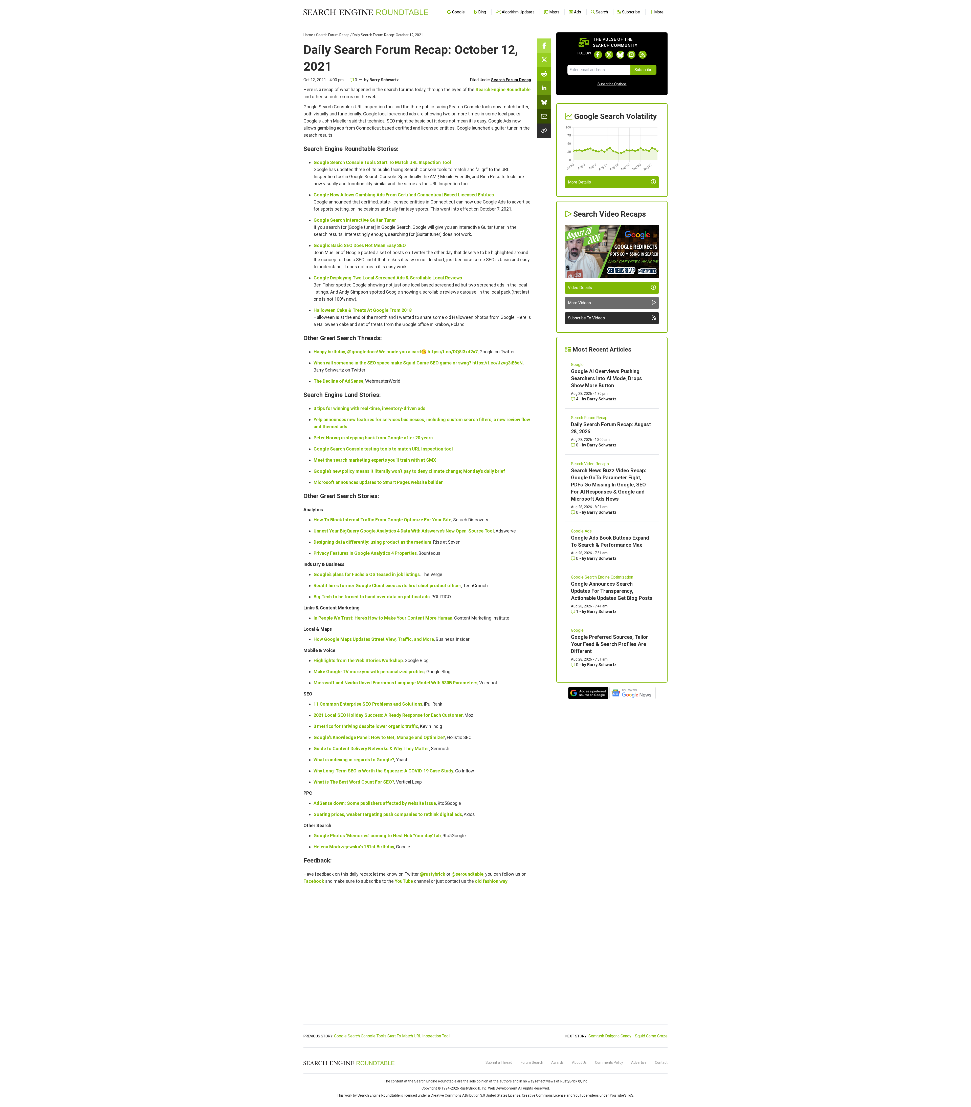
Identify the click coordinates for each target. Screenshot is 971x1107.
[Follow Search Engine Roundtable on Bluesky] (620, 55)
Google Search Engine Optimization (602, 577)
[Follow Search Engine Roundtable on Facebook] (598, 55)
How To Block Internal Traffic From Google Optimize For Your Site (382, 519)
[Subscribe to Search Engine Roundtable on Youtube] (631, 55)
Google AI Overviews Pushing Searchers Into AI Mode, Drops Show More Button (606, 378)
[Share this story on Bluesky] (544, 102)
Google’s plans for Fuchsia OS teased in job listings (367, 574)
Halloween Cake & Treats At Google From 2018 (363, 310)
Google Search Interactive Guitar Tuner (355, 220)
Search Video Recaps (590, 463)
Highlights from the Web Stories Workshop (358, 660)
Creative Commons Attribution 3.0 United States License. (476, 1095)
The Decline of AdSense (338, 381)
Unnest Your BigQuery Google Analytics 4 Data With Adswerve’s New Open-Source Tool (404, 531)
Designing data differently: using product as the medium (372, 542)
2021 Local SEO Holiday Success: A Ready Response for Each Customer (388, 715)
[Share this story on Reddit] (544, 74)
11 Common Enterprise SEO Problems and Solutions (368, 704)
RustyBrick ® (470, 1088)
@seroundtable (467, 874)
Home (308, 35)
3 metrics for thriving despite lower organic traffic (366, 726)
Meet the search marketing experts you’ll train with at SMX (375, 460)
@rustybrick (432, 874)
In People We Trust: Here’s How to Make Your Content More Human (383, 618)
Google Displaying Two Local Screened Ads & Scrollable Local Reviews (388, 277)
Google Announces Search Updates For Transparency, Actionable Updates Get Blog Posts (611, 591)
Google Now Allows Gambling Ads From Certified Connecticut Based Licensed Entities (404, 194)
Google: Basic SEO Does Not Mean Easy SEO (360, 245)
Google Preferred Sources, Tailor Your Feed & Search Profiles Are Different (609, 644)
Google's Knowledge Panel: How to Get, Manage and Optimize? (379, 737)
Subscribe (643, 69)
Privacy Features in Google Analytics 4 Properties (365, 553)
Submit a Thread (499, 1062)
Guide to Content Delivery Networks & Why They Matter (371, 748)
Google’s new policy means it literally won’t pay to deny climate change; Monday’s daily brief (409, 471)
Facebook (313, 881)
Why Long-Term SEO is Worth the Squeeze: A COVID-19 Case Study (383, 770)
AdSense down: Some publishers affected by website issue (375, 803)
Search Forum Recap (332, 35)
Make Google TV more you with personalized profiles (369, 671)
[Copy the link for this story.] (544, 131)
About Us (579, 1062)
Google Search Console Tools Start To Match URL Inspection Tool (382, 162)
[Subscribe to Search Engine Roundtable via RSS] (642, 55)
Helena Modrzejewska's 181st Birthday (354, 846)
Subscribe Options (612, 84)
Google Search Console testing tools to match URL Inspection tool (383, 449)
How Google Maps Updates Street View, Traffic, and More (374, 639)
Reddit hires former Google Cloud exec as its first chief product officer (387, 585)
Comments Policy (609, 1062)
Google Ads (581, 531)
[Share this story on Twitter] (544, 60)
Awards (557, 1062)
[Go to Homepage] (365, 12)
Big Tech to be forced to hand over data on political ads (372, 596)
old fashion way (491, 881)
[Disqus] (417, 957)
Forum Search (532, 1062)
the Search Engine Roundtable (432, 1081)
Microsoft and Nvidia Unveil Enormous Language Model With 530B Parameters (395, 682)
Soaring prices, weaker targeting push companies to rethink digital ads (388, 814)
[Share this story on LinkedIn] (544, 88)
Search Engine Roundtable (503, 89)
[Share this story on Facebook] (544, 45)
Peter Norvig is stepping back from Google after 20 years (373, 437)
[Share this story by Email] (544, 116)
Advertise (639, 1062)
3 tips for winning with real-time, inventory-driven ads (369, 408)
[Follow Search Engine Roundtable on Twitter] (609, 55)
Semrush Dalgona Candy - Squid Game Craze (628, 1036)
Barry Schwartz (384, 79)
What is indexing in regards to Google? (354, 759)
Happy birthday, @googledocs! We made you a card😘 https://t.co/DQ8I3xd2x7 (396, 351)
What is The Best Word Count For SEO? (354, 782)
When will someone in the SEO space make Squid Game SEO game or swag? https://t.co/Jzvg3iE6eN (418, 362)
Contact (661, 1062)
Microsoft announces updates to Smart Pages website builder (378, 482)
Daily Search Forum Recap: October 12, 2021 (387, 35)
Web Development (502, 1088)
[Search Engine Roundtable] (348, 1064)
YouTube (404, 881)
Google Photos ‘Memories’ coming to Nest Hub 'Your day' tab (377, 835)
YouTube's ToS (621, 1095)
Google (577, 364)
